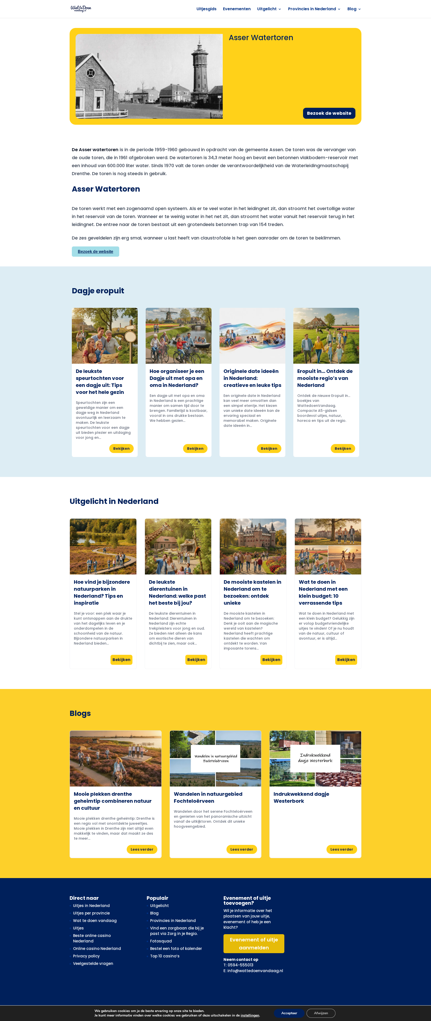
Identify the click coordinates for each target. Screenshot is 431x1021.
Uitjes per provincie (91, 913)
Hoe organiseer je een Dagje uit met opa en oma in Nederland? (177, 378)
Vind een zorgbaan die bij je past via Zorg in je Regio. (177, 930)
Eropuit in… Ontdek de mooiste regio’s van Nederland (325, 378)
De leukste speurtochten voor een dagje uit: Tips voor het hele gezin (100, 382)
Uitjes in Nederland (91, 905)
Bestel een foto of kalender (176, 948)
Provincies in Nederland (312, 9)
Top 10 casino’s (165, 956)
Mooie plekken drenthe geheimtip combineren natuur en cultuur (113, 801)
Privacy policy (86, 956)
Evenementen (237, 9)
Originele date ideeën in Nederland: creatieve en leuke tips (252, 378)
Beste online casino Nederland (92, 938)
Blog (351, 9)
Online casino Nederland (97, 948)
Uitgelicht (267, 9)
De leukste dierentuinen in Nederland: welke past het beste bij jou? (177, 592)
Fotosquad (161, 941)
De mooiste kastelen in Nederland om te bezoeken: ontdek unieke (252, 592)
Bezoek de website (329, 113)
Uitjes (78, 928)
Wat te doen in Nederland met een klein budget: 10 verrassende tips (323, 592)
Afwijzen (321, 1013)
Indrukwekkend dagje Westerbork (301, 797)
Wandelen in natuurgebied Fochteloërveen (208, 797)
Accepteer (289, 1013)
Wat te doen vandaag (95, 920)
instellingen (250, 1015)
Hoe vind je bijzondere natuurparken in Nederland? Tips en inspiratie (102, 592)
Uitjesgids (206, 9)
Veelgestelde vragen (93, 963)
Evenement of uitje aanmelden (254, 943)
